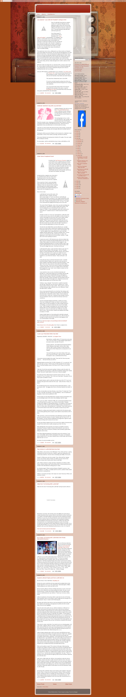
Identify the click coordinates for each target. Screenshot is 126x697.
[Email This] (55, 93)
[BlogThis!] (56, 93)
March (78, 151)
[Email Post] (53, 143)
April (78, 150)
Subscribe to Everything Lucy (81, 203)
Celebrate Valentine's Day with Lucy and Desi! (49, 105)
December (79, 139)
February (79, 153)
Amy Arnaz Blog (78, 70)
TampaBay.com (55, 580)
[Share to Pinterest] (60, 93)
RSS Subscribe (78, 193)
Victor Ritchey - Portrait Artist (79, 103)
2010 (77, 138)
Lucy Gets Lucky (67, 71)
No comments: (48, 143)
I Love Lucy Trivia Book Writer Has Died (47, 333)
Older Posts (68, 684)
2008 (77, 182)
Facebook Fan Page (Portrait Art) (82, 66)
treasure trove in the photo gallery (47, 325)
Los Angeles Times (57, 336)
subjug (67, 692)
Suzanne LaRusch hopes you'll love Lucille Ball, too (50, 578)
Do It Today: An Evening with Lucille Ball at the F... (83, 175)
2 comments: (47, 327)
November (79, 141)
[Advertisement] (54, 99)
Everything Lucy (51, 14)
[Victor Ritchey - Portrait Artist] (82, 126)
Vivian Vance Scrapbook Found (45, 156)
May (78, 148)
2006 (77, 186)
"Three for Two (51, 73)
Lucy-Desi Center (78, 69)
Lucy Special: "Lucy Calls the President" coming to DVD (51, 19)
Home (38, 14)
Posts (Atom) (45, 686)
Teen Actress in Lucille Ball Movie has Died (48, 449)
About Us (44, 14)
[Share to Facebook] (59, 93)
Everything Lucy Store (51, 89)
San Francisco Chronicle (60, 160)
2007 (77, 184)
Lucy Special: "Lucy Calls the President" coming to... (82, 158)
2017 (77, 131)
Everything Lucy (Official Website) (82, 64)
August (78, 145)
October (79, 143)
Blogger (76, 692)
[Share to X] (58, 93)
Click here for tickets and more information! (46, 528)
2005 (77, 188)
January (79, 155)
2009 (77, 181)
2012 (77, 134)
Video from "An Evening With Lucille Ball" (48, 484)
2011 (77, 136)
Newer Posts (40, 684)
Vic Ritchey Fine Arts (79, 67)
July (78, 146)
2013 (77, 133)
